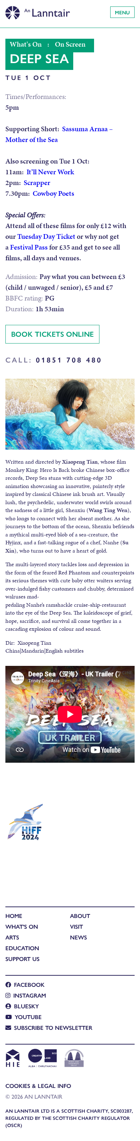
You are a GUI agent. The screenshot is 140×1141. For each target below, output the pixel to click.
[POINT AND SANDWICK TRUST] (74, 1059)
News (78, 937)
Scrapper (37, 182)
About (80, 916)
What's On (26, 44)
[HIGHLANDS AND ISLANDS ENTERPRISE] (12, 1059)
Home (13, 916)
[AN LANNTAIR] (37, 11)
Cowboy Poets (53, 193)
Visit (76, 926)
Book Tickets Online (52, 333)
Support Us (22, 959)
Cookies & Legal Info (38, 1085)
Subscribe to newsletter (53, 1027)
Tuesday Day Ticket (46, 236)
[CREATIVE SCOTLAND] (42, 1059)
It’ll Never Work (50, 172)
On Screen (70, 44)
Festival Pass (29, 247)
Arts (12, 937)
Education (22, 948)
